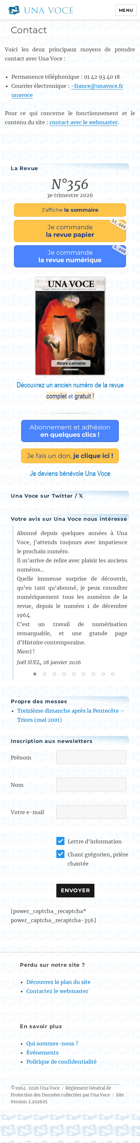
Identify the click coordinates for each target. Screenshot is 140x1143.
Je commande (86, 229)
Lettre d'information (95, 841)
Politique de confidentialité (61, 1061)
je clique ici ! (70, 456)
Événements (42, 1052)
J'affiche (70, 210)
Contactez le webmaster (57, 991)
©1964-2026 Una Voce (35, 1088)
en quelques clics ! (70, 430)
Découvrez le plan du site (58, 982)
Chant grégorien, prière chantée (98, 859)
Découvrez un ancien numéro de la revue (70, 390)
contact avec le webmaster (83, 122)
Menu (126, 10)
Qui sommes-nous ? (52, 1043)
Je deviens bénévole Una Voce (70, 473)
